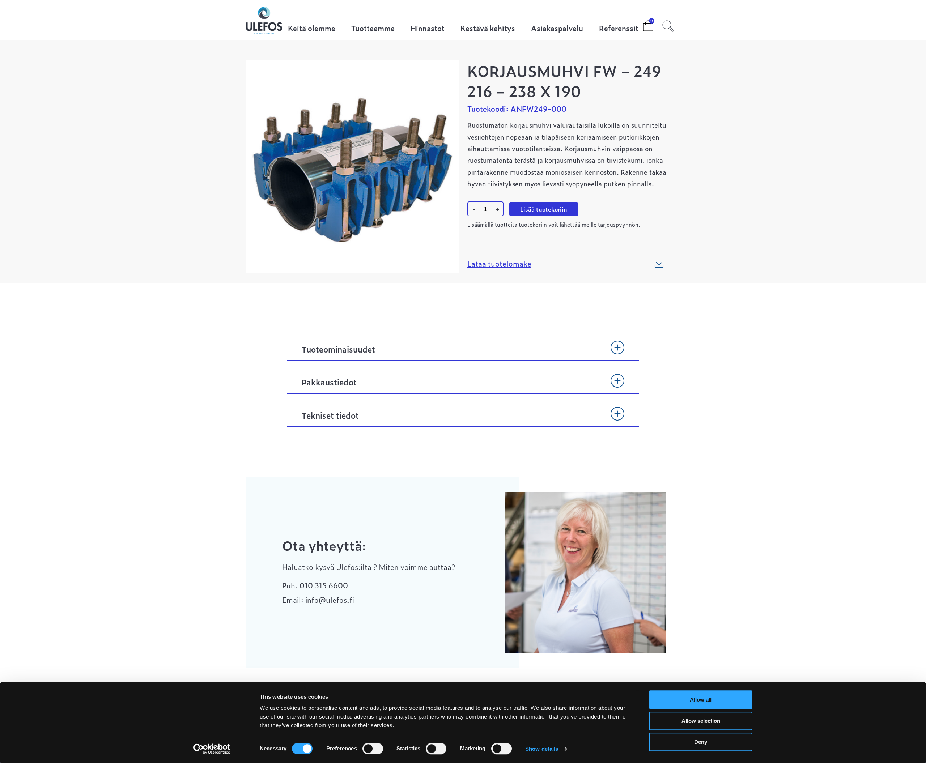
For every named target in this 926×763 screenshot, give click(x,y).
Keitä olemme (311, 28)
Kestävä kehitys (487, 28)
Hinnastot (428, 28)
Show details (541, 749)
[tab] (463, 352)
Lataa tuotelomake (499, 263)
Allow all (701, 699)
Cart (642, 23)
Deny (700, 742)
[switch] (372, 748)
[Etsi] (668, 25)
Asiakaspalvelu (557, 28)
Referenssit (618, 28)
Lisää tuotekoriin (543, 209)
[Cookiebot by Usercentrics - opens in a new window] (211, 748)
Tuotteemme (373, 28)
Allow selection (700, 721)
